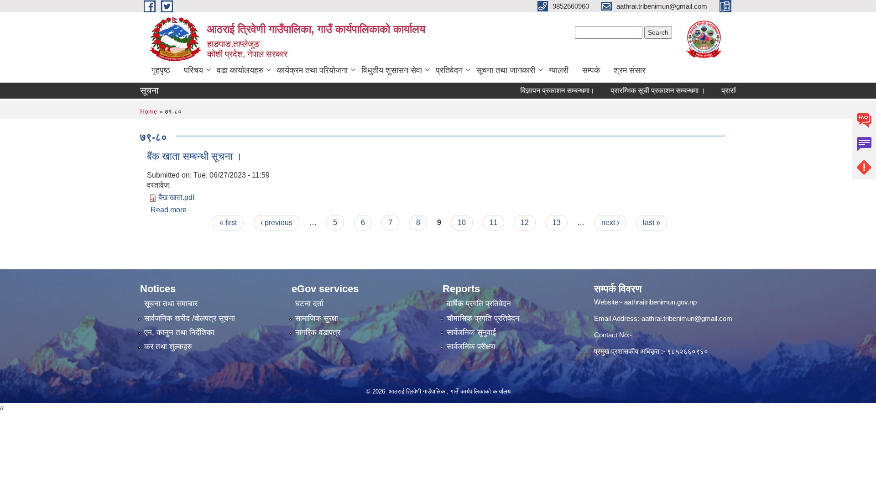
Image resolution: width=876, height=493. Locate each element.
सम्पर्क (591, 70)
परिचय (193, 70)
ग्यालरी (558, 70)
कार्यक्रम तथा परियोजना (312, 70)
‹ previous (276, 222)
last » (651, 222)
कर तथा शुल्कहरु (168, 346)
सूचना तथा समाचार (171, 303)
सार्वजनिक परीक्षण (471, 346)
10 (462, 222)
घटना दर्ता (309, 303)
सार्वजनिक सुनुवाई (471, 332)
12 (525, 222)
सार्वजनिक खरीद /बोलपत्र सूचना (189, 318)
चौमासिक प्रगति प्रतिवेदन (483, 318)
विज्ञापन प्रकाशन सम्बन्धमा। (547, 90)
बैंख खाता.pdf (176, 197)
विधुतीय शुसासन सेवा (391, 70)
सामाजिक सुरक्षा (316, 318)
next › (610, 222)
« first (228, 222)
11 (493, 222)
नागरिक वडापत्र (317, 332)
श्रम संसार (630, 70)
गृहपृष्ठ (160, 70)
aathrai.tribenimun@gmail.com (686, 318)
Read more (169, 210)
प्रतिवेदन (449, 70)
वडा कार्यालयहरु (240, 70)
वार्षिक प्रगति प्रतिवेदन (479, 303)
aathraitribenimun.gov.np (659, 302)
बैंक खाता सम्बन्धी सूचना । (194, 156)
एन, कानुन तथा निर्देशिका (179, 332)
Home (148, 111)
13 (557, 222)
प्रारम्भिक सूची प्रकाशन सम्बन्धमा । (647, 90)
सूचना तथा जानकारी (505, 70)
